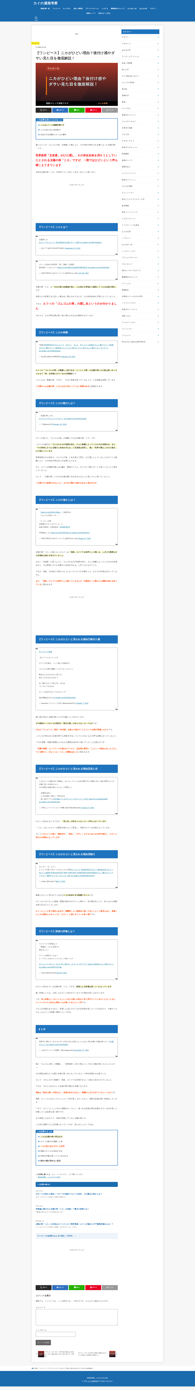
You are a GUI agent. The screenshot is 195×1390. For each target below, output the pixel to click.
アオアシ (153, 8)
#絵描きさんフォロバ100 (65, 348)
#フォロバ (55, 876)
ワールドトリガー (129, 322)
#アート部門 (75, 242)
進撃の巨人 (126, 167)
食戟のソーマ (90, 13)
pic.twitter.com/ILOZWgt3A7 (57, 1045)
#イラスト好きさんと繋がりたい (87, 348)
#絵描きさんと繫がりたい (101, 873)
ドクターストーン (129, 219)
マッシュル (126, 283)
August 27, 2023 (84, 538)
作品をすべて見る (104, 13)
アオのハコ (126, 43)
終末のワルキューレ (129, 147)
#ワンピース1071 (82, 799)
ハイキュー (126, 238)
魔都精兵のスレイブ (118, 8)
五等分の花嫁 (127, 128)
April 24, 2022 (61, 973)
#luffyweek (72, 873)
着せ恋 (124, 89)
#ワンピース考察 (45, 652)
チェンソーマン (128, 193)
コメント (40, 1307)
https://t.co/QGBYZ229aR (68, 267)
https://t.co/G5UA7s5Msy (50, 512)
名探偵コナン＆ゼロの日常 (132, 296)
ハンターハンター (129, 251)
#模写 (48, 876)
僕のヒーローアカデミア (131, 270)
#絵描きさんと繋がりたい (104, 964)
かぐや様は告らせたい (130, 76)
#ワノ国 (64, 964)
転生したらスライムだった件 (133, 199)
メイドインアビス (129, 303)
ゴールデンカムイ (129, 121)
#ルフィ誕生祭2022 (99, 870)
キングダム (67, 8)
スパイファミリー (129, 173)
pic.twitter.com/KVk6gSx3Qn (64, 698)
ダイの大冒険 (127, 186)
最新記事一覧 (45, 8)
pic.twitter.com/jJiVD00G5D (98, 267)
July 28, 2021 (83, 273)
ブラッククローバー (92, 8)
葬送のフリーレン (129, 180)
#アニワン (83, 964)
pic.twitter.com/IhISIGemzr (79, 533)
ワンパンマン (127, 329)
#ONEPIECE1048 (84, 873)
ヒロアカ (105, 8)
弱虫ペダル (126, 316)
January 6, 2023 (87, 808)
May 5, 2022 (60, 881)
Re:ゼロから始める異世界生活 (133, 342)
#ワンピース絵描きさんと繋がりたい (94, 345)
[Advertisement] (77, 202)
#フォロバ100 (65, 876)
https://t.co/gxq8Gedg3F (98, 799)
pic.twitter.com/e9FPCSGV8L (50, 967)
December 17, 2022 (81, 1050)
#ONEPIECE (82, 267)
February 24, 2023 (68, 357)
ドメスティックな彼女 (130, 225)
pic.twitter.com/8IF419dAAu (91, 242)
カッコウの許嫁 (128, 82)
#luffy (66, 873)
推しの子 (125, 69)
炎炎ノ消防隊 (78, 8)
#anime (90, 964)
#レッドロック (73, 964)
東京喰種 (125, 206)
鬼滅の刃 (125, 95)
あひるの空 (143, 8)
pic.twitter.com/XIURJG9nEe (75, 419)
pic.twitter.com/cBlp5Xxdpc (49, 802)
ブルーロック (127, 264)
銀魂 (123, 102)
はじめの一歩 (132, 8)
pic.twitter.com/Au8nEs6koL (50, 351)
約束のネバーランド (129, 309)
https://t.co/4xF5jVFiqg (60, 533)
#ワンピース (50, 242)
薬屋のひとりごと (129, 115)
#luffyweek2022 (57, 873)
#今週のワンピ (60, 799)
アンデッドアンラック (130, 56)
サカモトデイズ (128, 141)
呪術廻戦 (125, 154)
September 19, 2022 (72, 248)
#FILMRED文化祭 (63, 242)
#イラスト (105, 348)
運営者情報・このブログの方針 (49, 1177)
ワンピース (56, 8)
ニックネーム (41, 1330)
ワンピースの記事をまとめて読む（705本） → (56, 1236)
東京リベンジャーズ (129, 212)
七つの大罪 (126, 232)
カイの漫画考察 (45, 3)
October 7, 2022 (82, 703)
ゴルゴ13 (125, 134)
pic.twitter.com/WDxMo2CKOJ (83, 876)
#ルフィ (42, 242)
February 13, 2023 (59, 424)
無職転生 (125, 290)
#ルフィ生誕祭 (44, 873)
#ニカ (76, 345)
